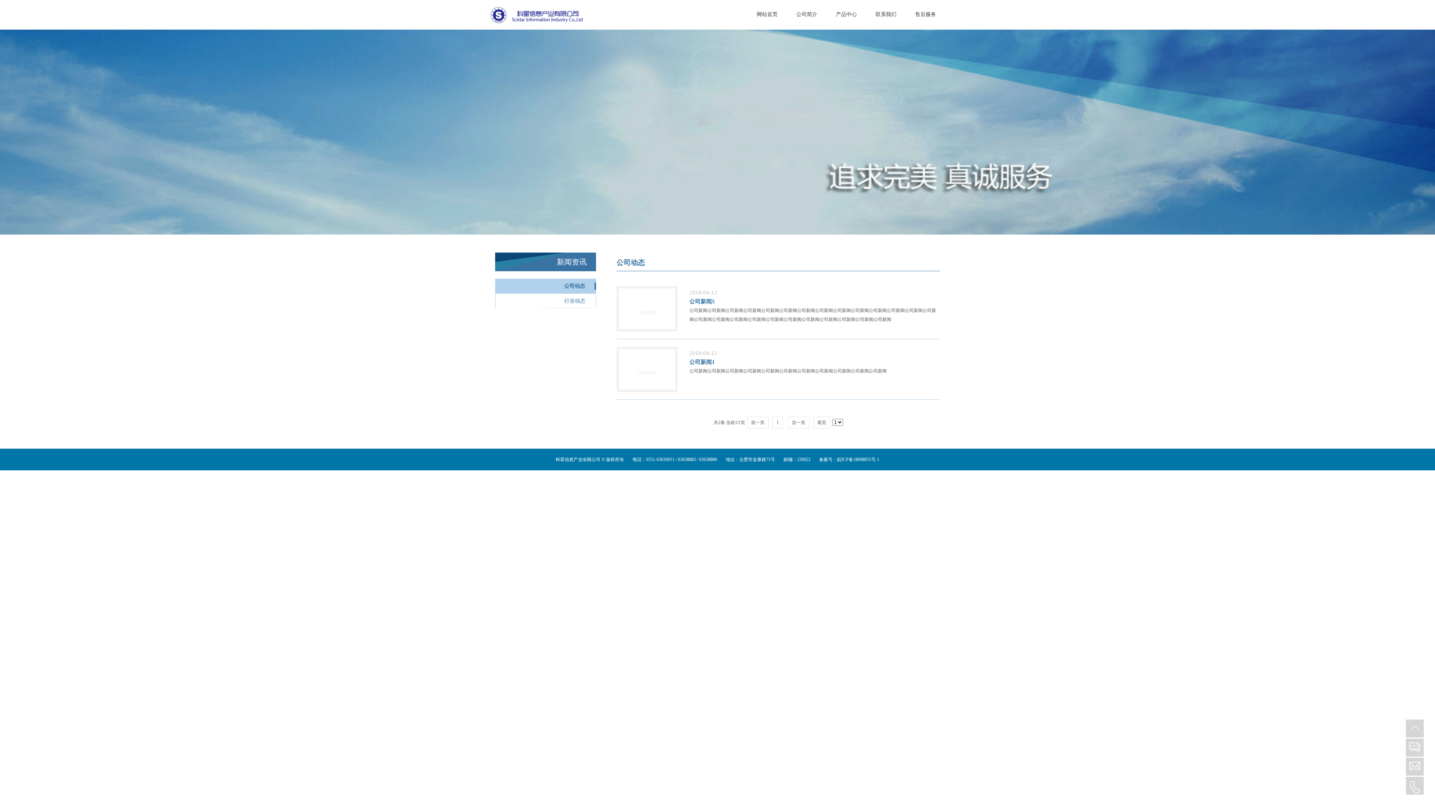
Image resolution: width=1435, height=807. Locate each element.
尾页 (821, 422)
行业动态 (574, 301)
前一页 (758, 422)
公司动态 (574, 286)
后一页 (798, 422)
